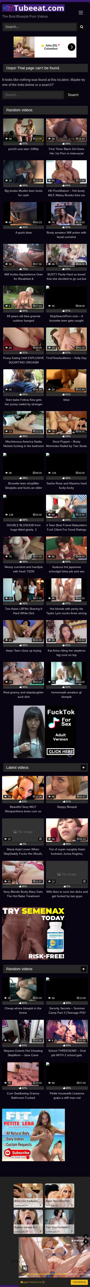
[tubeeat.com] (37, 8)
